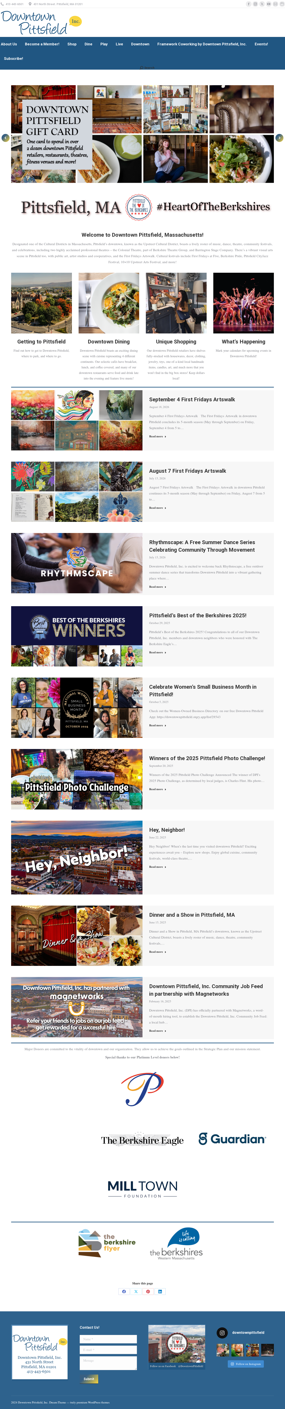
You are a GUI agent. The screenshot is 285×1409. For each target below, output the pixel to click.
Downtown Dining (109, 342)
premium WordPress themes (93, 1402)
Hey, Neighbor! (167, 830)
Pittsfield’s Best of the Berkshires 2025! (197, 615)
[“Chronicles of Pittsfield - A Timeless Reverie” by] (267, 1350)
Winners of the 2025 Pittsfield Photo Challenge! (207, 758)
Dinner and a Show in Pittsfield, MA (192, 915)
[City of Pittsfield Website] (142, 1089)
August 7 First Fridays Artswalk (187, 471)
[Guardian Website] (232, 1139)
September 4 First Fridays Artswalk (192, 399)
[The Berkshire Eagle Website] (142, 1139)
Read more (156, 436)
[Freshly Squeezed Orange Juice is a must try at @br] (237, 1350)
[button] (6, 138)
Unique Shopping (176, 342)
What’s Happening (243, 342)
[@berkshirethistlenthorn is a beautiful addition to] (223, 1350)
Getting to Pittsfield (41, 342)
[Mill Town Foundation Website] (142, 1189)
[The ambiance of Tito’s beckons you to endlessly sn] (252, 1350)
